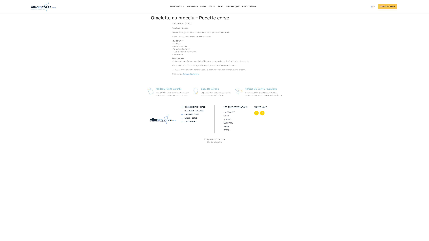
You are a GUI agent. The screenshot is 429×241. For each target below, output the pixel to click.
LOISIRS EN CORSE (192, 114)
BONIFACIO (228, 123)
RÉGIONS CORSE (191, 118)
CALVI (226, 116)
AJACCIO (227, 119)
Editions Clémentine (191, 74)
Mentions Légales (214, 142)
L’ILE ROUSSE (229, 112)
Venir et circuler (249, 6)
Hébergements (176, 6)
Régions (212, 6)
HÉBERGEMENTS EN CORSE (195, 107)
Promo (220, 6)
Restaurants (192, 6)
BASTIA (227, 130)
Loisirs (203, 6)
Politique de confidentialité (214, 139)
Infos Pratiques (232, 6)
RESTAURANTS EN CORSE (194, 111)
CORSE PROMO (190, 122)
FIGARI (226, 126)
